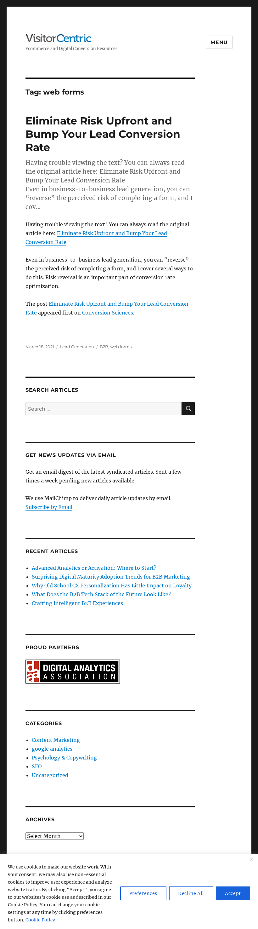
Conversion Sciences (107, 312)
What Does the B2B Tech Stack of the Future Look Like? (101, 594)
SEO (37, 766)
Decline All (191, 893)
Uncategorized (50, 775)
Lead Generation (77, 346)
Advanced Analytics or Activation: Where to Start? (94, 568)
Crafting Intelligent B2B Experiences (77, 603)
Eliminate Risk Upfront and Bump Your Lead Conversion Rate (102, 133)
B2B (104, 346)
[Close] (251, 859)
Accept (233, 893)
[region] (129, 891)
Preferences (143, 893)
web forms (121, 346)
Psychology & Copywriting (64, 757)
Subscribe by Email (48, 507)
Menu (219, 42)
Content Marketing (56, 740)
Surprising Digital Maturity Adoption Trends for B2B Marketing (111, 577)
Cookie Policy (40, 920)
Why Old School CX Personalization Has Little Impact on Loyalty (112, 585)
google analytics (52, 749)
